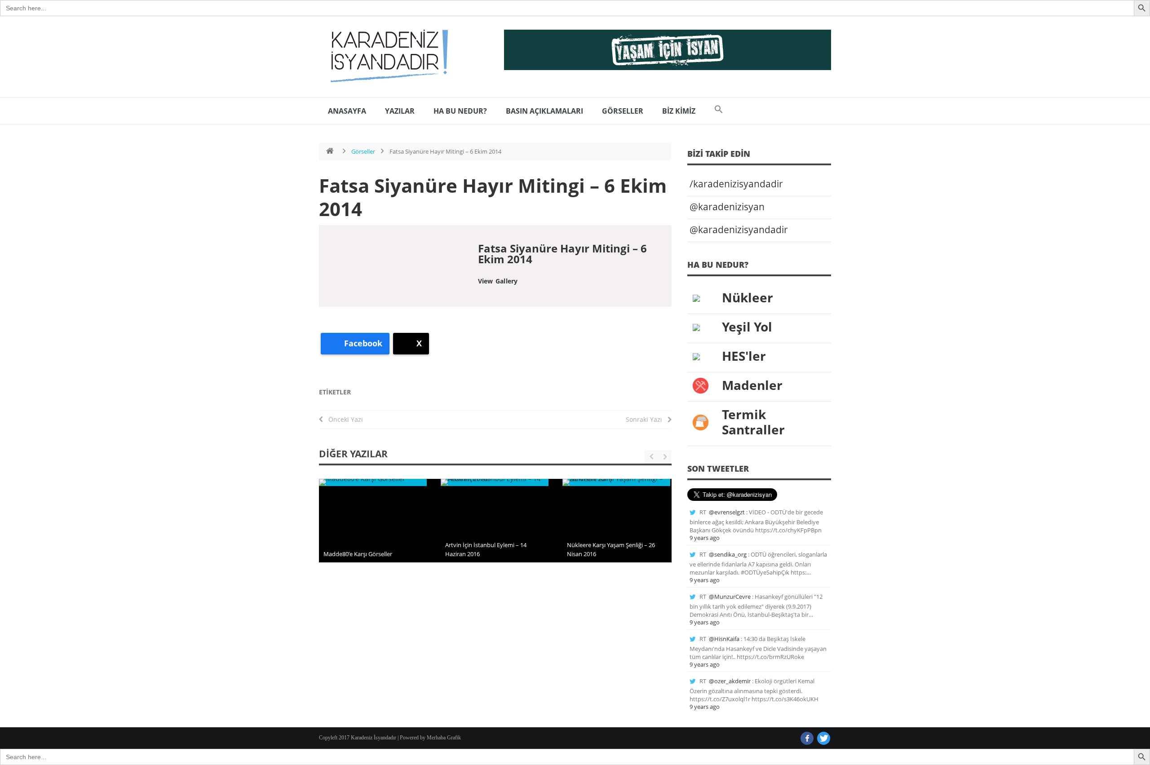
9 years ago (705, 538)
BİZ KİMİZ (678, 111)
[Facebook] (807, 738)
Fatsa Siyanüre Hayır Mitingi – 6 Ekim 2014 (493, 196)
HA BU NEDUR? (460, 111)
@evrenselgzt (727, 512)
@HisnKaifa (724, 639)
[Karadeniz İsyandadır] (386, 57)
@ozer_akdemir (730, 681)
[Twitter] (823, 738)
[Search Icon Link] (718, 110)
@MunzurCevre (730, 597)
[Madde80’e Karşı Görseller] (373, 482)
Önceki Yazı (343, 419)
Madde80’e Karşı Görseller (357, 554)
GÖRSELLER (622, 111)
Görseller (363, 151)
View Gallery (498, 281)
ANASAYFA (347, 111)
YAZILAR (400, 111)
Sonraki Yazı (647, 419)
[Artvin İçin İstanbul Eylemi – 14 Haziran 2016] (494, 482)
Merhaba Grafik (444, 737)
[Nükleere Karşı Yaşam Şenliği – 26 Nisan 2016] (616, 482)
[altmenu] (667, 50)
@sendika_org (728, 554)
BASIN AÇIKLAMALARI (544, 111)
